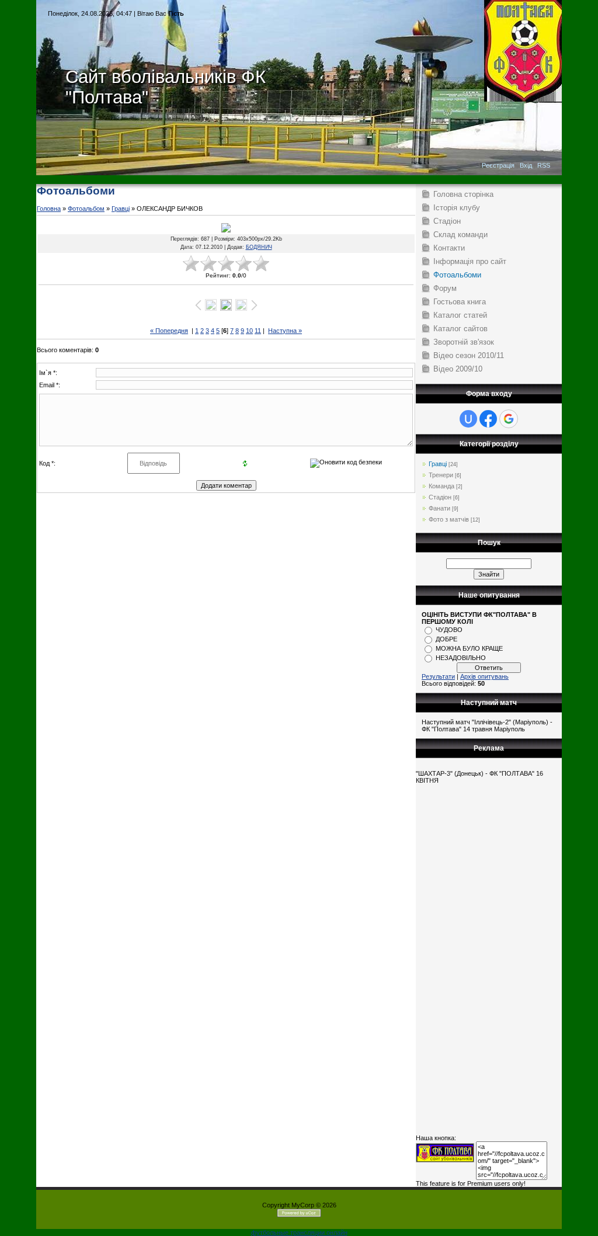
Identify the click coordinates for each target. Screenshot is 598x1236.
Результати (438, 676)
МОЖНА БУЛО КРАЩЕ (469, 648)
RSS (543, 165)
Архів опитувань (484, 676)
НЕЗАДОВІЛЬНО (461, 657)
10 (249, 330)
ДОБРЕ (446, 639)
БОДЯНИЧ (259, 247)
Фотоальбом (86, 208)
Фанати (439, 508)
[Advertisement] (299, 179)
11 (258, 330)
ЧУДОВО (449, 629)
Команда (441, 485)
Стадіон (440, 497)
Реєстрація (498, 165)
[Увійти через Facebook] (488, 419)
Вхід (526, 165)
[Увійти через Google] (508, 418)
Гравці (121, 208)
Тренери (441, 474)
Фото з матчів (449, 519)
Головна (49, 208)
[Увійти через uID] (468, 419)
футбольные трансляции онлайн (299, 1232)
